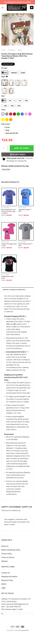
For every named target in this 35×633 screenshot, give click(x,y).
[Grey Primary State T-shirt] (26, 231)
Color (3, 110)
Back (7, 130)
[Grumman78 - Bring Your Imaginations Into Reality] (16, 7)
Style (4, 77)
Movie (20, 50)
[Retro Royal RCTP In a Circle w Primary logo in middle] (9, 197)
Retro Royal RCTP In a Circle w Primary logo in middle (8, 211)
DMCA (3, 584)
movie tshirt (6, 169)
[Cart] (32, 7)
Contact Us (5, 573)
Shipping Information (9, 576)
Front (8, 127)
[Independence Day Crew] (9, 264)
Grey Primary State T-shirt (25, 244)
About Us (4, 546)
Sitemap (4, 561)
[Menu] (2, 7)
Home (3, 50)
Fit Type (4, 68)
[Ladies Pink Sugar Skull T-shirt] (9, 231)
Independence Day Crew (7, 277)
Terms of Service (7, 557)
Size (3, 96)
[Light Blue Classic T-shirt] (26, 197)
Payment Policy (7, 580)
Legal (3, 588)
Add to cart (21, 148)
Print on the (5, 124)
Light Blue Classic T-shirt (25, 210)
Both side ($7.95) (12, 133)
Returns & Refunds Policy (10, 550)
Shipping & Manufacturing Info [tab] (14, 289)
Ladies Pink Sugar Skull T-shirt (9, 244)
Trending (11, 50)
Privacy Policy (6, 554)
